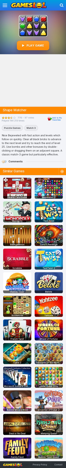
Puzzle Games (12, 127)
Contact (58, 464)
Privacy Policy (40, 464)
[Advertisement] (33, 80)
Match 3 (31, 127)
